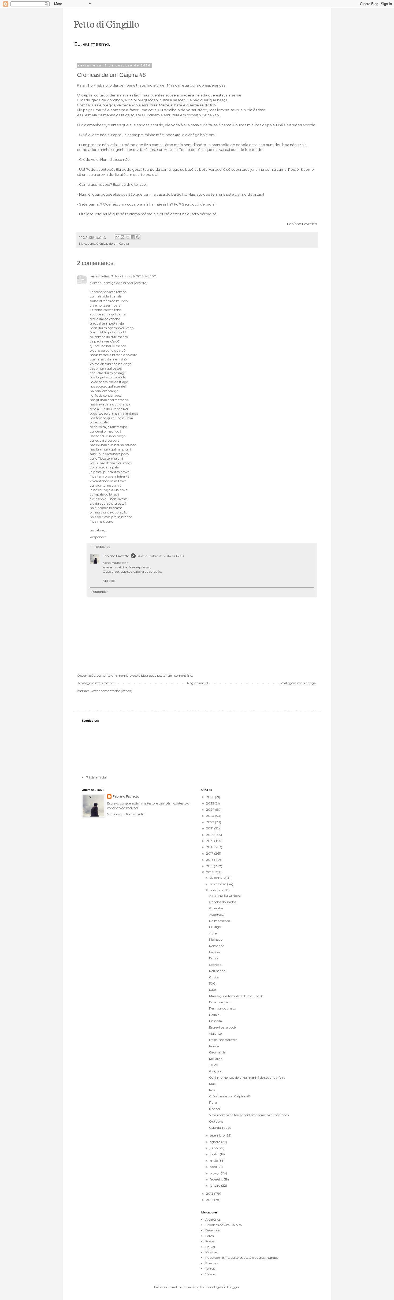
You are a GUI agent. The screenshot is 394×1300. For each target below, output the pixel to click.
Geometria (217, 1052)
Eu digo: (215, 927)
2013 (210, 1193)
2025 (210, 803)
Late (212, 990)
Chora (214, 977)
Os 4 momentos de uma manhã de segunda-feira (247, 1077)
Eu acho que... (220, 1002)
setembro (217, 1135)
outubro (217, 890)
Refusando (217, 971)
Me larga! (216, 1059)
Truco (213, 1065)
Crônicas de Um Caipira (112, 243)
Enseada (215, 1021)
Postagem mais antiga (298, 683)
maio (214, 1161)
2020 (210, 835)
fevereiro (217, 1179)
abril (214, 1167)
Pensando (216, 946)
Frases (210, 1241)
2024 (210, 809)
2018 (210, 847)
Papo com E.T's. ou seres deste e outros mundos (241, 1258)
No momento (219, 921)
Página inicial (197, 683)
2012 (210, 1200)
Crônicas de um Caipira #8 (229, 1096)
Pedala (214, 1015)
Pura (213, 1102)
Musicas (211, 1252)
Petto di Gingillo (106, 23)
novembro (218, 884)
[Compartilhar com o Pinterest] (137, 237)
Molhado (215, 939)
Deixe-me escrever (223, 1040)
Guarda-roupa (220, 1128)
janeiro (215, 1185)
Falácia (214, 952)
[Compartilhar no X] (127, 237)
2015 (210, 866)
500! (212, 983)
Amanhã (216, 908)
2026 (210, 797)
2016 (210, 860)
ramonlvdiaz (100, 276)
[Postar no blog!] (122, 237)
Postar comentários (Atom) (111, 691)
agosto (215, 1142)
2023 (210, 816)
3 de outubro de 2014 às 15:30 (133, 276)
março (215, 1173)
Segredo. (215, 965)
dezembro (218, 878)
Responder (98, 537)
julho (214, 1148)
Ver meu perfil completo (125, 814)
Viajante (215, 1033)
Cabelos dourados (222, 902)
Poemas (211, 1263)
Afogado (215, 1071)
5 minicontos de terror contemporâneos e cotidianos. (249, 1115)
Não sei (214, 1109)
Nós (212, 1090)
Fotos (209, 1236)
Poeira (214, 1046)
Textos (210, 1269)
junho (215, 1154)
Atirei (213, 933)
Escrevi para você (222, 1027)
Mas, (212, 1084)
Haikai (210, 1247)
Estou (213, 958)
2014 (210, 872)
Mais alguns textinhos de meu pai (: (236, 996)
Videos (210, 1274)
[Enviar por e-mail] (117, 237)
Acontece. (216, 914)
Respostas (102, 547)
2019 (210, 841)
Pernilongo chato (222, 1008)
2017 (210, 853)
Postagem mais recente (96, 683)
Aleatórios (213, 1219)
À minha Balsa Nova (225, 895)
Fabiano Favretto (116, 556)
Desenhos (212, 1230)
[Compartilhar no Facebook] (132, 237)
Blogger (233, 1287)
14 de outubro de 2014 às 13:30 (160, 556)
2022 (210, 822)
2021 (210, 828)
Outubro (216, 1121)
